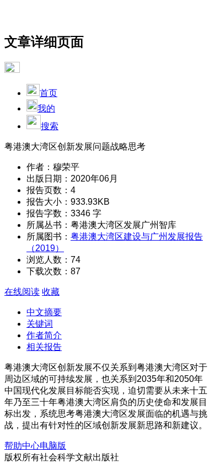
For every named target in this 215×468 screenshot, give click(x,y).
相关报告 (44, 347)
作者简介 (44, 335)
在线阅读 (22, 291)
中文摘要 (44, 312)
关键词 (39, 323)
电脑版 (53, 445)
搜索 (49, 126)
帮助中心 (22, 445)
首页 (48, 93)
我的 (46, 108)
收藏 (51, 291)
